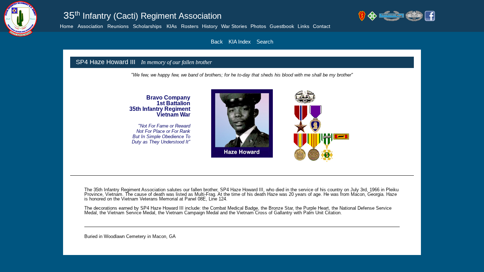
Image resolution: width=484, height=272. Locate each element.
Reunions (118, 26)
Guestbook (282, 26)
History (210, 26)
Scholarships (147, 26)
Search (265, 42)
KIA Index (240, 42)
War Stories (234, 26)
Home (66, 26)
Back (217, 42)
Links (303, 26)
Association (90, 26)
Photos (258, 26)
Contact (321, 26)
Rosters (189, 26)
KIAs (172, 26)
